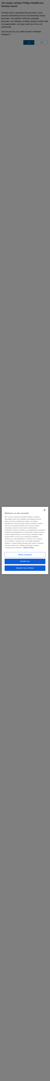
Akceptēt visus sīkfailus (25, 568)
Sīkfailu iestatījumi (25, 554)
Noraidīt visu (25, 561)
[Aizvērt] (44, 510)
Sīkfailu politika (28, 547)
